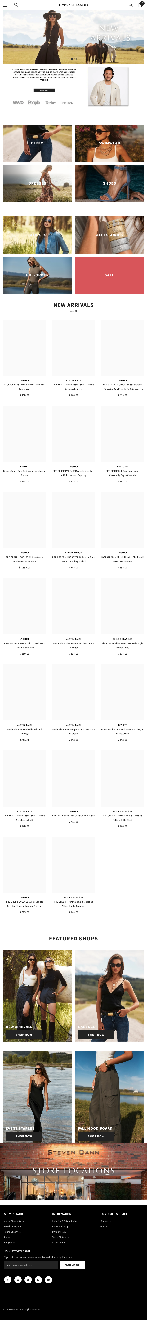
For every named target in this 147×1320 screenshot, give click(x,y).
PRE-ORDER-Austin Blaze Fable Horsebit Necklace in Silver (73, 387)
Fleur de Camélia (122, 639)
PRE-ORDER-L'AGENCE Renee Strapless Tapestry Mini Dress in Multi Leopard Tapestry (122, 387)
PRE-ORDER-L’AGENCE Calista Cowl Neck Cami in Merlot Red (24, 645)
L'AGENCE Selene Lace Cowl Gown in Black (73, 815)
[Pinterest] (28, 1279)
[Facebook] (7, 1279)
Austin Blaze (73, 380)
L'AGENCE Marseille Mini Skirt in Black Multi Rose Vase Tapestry (122, 559)
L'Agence (24, 380)
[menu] (5, 4)
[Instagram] (18, 1279)
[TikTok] (38, 1279)
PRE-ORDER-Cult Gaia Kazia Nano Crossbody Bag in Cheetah (122, 473)
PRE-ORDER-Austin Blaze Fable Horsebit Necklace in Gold (24, 818)
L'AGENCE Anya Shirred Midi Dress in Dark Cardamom (24, 387)
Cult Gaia (122, 466)
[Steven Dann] (73, 87)
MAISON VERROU (73, 552)
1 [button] (72, 59)
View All (74, 311)
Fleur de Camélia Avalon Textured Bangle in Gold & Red (122, 645)
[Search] (16, 4)
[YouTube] (48, 1279)
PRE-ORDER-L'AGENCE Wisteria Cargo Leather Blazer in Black (24, 559)
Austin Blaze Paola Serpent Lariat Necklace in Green (73, 731)
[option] (73, 37)
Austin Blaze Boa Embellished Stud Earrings (24, 731)
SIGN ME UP (72, 1265)
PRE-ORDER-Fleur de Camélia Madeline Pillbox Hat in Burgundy (73, 904)
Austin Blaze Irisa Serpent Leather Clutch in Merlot (73, 645)
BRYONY (24, 466)
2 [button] (75, 59)
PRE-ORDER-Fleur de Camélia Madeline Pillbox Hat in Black (122, 818)
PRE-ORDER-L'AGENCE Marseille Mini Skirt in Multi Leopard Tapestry (73, 473)
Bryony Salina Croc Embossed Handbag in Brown (24, 473)
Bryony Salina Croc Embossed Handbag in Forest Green (122, 731)
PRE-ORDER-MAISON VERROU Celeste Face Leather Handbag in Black (73, 559)
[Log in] (131, 5)
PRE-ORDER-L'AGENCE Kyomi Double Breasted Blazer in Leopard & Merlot (24, 904)
